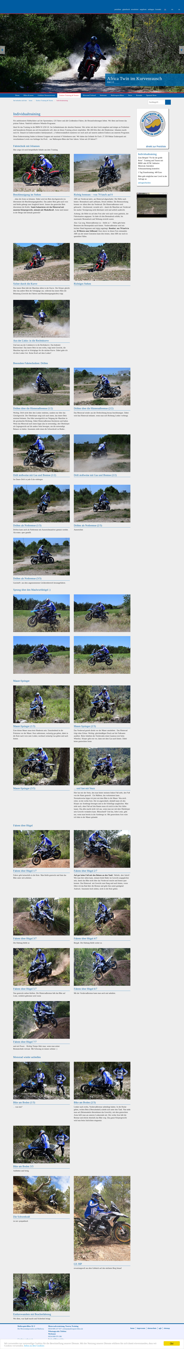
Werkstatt (103, 95)
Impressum (141, 1328)
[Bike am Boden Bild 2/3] (102, 1080)
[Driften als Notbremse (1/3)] (41, 503)
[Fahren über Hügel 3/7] (41, 916)
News (130, 95)
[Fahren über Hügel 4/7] (102, 916)
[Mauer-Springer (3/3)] (41, 766)
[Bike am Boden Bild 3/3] (41, 1144)
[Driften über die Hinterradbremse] (41, 386)
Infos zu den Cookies (34, 1345)
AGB (160, 1328)
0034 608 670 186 (55, 1336)
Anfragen (151, 9)
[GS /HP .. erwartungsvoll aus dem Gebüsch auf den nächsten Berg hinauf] (102, 1218)
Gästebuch (126, 9)
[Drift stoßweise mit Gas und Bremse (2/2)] (102, 453)
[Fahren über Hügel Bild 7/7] (41, 1020)
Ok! (172, 1343)
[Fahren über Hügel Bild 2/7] (102, 849)
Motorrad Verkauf (89, 95)
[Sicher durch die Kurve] (41, 262)
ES (179, 9)
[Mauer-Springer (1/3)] (41, 704)
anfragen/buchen (144, 183)
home (30, 100)
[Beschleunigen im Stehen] (41, 173)
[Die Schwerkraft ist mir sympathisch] (41, 1195)
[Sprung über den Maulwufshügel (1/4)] (41, 613)
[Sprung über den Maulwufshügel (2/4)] (102, 613)
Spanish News (151, 95)
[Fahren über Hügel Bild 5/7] (41, 967)
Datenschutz (151, 1328)
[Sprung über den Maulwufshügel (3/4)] (41, 655)
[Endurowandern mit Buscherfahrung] (41, 1292)
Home (17, 95)
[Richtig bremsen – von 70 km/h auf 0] (102, 173)
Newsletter (134, 9)
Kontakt (158, 9)
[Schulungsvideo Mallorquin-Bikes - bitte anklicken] (152, 205)
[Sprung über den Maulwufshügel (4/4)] (102, 655)
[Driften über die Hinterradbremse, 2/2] (102, 386)
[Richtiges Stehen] (102, 262)
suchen (168, 102)
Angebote (143, 9)
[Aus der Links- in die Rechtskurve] (41, 319)
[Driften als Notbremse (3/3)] (41, 556)
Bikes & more (29, 95)
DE (165, 9)
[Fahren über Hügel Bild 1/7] (41, 849)
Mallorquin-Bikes (27, 9)
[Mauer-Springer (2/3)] (102, 704)
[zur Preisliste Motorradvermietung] (152, 144)
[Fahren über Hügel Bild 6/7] (102, 967)
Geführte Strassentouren (46, 95)
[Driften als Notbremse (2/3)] (102, 503)
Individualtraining (62, 100)
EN (172, 9)
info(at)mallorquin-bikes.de (73, 1329)
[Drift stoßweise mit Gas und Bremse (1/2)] (41, 453)
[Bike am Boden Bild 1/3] (41, 1080)
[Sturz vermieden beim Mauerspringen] (102, 766)
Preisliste (117, 9)
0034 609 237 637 (55, 1329)
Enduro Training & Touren (69, 95)
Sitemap (167, 1328)
